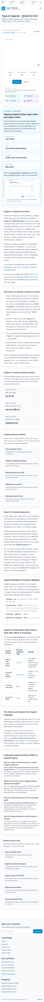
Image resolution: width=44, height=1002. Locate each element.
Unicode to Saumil (8, 962)
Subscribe (37, 931)
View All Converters (8, 974)
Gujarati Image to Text (9, 986)
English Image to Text (9, 989)
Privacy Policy (22, 2)
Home (4, 941)
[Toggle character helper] (38, 65)
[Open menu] (40, 8)
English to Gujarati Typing (10, 983)
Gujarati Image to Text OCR (27, 277)
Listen (37, 31)
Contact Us (12, 2)
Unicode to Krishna (8, 968)
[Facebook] (38, 999)
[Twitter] (41, 999)
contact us (25, 173)
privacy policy (15, 173)
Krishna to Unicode (8, 970)
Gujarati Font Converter (9, 992)
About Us (3, 2)
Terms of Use (34, 2)
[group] (27, 82)
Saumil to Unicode (8, 965)
